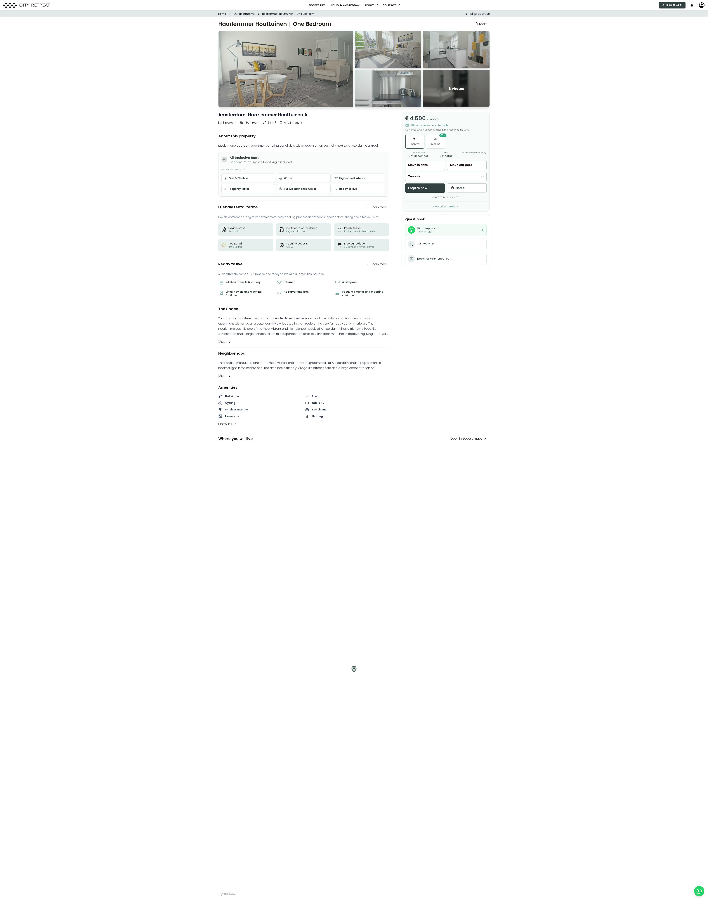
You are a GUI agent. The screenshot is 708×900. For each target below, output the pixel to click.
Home (222, 14)
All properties (480, 14)
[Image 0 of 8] (388, 49)
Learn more (379, 207)
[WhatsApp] (699, 891)
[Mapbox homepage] (227, 894)
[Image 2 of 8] (388, 89)
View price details (444, 206)
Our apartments (244, 14)
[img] (354, 671)
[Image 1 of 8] (285, 69)
